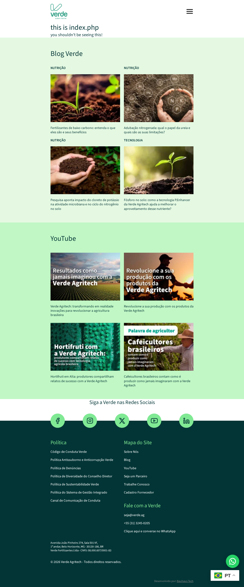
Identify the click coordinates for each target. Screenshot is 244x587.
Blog (127, 460)
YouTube (130, 468)
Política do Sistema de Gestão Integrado (79, 492)
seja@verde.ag (134, 515)
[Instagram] (90, 421)
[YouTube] (154, 421)
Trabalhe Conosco (137, 484)
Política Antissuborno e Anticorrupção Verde (82, 460)
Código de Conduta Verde (69, 451)
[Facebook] (58, 421)
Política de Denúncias (66, 468)
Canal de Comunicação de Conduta (75, 500)
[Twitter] (122, 421)
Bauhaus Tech (185, 581)
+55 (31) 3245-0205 (137, 523)
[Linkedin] (186, 421)
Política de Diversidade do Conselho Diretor (81, 476)
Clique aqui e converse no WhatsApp (150, 531)
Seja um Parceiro (135, 476)
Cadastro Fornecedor (139, 492)
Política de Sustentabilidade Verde (75, 484)
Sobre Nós (131, 451)
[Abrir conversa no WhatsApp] (232, 561)
